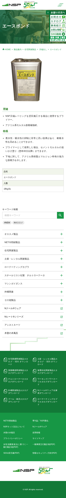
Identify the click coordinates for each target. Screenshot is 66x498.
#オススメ (18, 223)
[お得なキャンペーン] (58, 30)
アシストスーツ (33, 325)
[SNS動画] (58, 34)
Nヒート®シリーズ (33, 316)
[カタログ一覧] (58, 21)
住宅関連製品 (30, 49)
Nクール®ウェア (33, 308)
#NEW (7, 223)
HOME (6, 49)
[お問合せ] (58, 17)
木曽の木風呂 (33, 333)
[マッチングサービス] (58, 38)
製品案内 (17, 49)
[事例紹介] (58, 25)
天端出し (43, 49)
